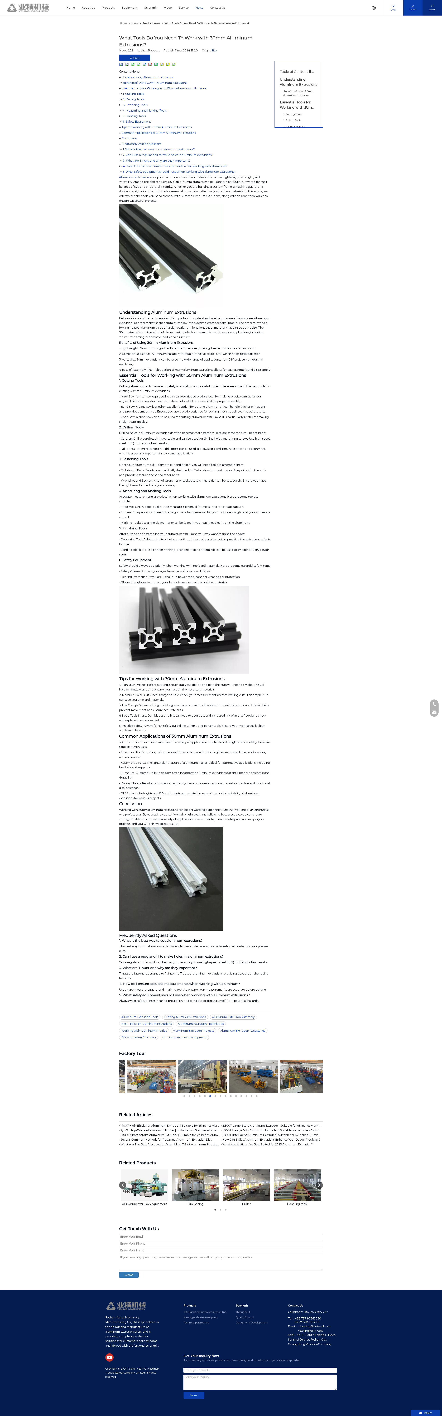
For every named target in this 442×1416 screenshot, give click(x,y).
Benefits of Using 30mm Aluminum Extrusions (155, 82)
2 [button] (190, 1096)
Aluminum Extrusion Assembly (233, 1017)
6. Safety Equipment (137, 121)
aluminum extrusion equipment (184, 1037)
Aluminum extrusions (134, 177)
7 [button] (216, 1096)
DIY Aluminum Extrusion (138, 1037)
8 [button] (221, 1096)
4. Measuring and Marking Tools (145, 110)
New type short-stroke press (201, 1317)
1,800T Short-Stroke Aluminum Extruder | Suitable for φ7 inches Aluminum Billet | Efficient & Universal (170, 1135)
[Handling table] (297, 1185)
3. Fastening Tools (135, 105)
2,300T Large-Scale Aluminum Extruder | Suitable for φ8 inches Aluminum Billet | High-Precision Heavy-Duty (271, 1125)
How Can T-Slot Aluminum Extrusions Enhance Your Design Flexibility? (271, 1139)
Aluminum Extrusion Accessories (242, 1030)
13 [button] (247, 1096)
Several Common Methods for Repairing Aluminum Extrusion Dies (166, 1139)
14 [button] (252, 1096)
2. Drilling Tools (133, 99)
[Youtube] (109, 1357)
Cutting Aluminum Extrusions (185, 1017)
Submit (128, 1274)
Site (214, 50)
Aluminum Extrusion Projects (193, 1030)
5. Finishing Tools (134, 116)
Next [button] (319, 1185)
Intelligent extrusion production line (205, 1312)
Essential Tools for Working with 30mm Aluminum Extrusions (164, 88)
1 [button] (184, 1096)
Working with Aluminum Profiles (144, 1030)
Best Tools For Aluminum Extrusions (146, 1023)
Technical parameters (196, 1322)
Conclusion (129, 138)
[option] (144, 1076)
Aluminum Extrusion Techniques (201, 1023)
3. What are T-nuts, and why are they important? (156, 160)
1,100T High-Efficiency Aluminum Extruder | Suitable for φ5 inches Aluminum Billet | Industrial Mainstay (170, 1125)
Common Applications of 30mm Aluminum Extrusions (159, 133)
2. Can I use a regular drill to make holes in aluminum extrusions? (168, 155)
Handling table (297, 1204)
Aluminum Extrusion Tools (139, 1017)
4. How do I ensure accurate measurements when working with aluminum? (175, 166)
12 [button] (241, 1096)
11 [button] (236, 1096)
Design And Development (252, 1322)
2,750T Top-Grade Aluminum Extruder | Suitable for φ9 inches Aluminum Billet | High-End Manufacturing (170, 1130)
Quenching (196, 1204)
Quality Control (245, 1317)
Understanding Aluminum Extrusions (147, 77)
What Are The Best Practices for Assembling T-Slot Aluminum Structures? (170, 1144)
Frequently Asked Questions (141, 144)
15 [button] (257, 1096)
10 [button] (231, 1096)
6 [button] (210, 1096)
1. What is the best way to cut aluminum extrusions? (159, 149)
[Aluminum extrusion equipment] (144, 1185)
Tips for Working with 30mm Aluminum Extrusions (157, 127)
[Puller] (246, 1185)
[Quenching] (195, 1185)
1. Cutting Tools (133, 93)
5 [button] (205, 1096)
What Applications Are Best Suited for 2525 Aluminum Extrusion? (267, 1144)
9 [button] (226, 1096)
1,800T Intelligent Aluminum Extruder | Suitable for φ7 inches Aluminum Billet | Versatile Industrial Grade (271, 1135)
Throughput (243, 1312)
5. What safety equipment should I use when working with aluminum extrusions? (179, 171)
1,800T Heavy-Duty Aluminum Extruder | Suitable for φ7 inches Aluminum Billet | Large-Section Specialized (271, 1130)
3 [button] (195, 1096)
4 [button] (200, 1096)
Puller (246, 1204)
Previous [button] (122, 1185)
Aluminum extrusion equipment (144, 1204)
